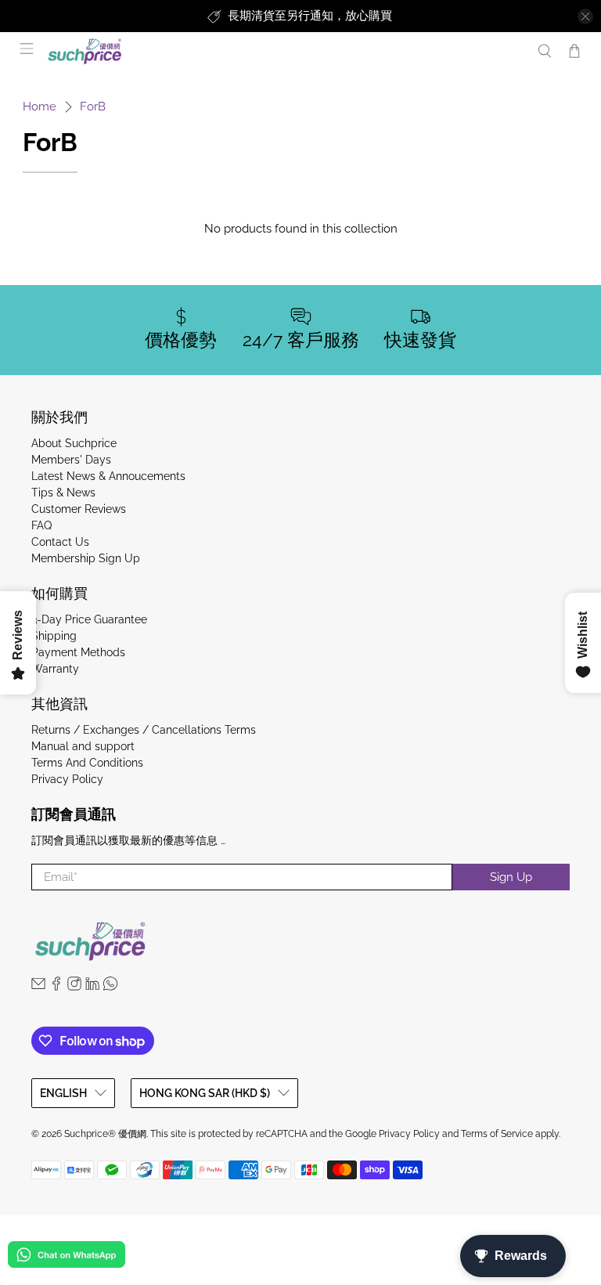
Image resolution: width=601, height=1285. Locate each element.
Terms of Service (497, 1133)
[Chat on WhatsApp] (66, 1257)
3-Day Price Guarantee (89, 619)
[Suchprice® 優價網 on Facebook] (56, 986)
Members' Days (71, 459)
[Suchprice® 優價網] (283, 51)
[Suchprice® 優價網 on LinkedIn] (92, 986)
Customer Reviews (78, 509)
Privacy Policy (67, 779)
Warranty (55, 668)
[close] (585, 16)
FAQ (41, 525)
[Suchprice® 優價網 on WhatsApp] (110, 986)
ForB (93, 107)
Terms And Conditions (87, 762)
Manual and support (83, 746)
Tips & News (63, 492)
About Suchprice (74, 443)
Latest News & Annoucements (108, 476)
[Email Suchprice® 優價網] (38, 986)
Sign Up (511, 877)
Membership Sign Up (85, 558)
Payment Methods (78, 652)
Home (39, 107)
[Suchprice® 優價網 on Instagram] (74, 986)
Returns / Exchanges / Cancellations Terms (143, 730)
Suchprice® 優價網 (105, 1133)
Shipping (54, 636)
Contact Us (60, 542)
